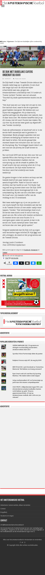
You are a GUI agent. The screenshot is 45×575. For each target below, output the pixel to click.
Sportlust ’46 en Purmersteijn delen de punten (27, 354)
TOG (6, 258)
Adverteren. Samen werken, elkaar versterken (15, 505)
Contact (3, 509)
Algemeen (10, 41)
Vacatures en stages (7, 516)
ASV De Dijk (14, 258)
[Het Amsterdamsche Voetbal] (22, 3)
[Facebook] (20, 542)
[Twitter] (22, 542)
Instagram (34, 250)
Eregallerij (3, 512)
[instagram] (25, 542)
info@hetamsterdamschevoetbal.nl (12, 525)
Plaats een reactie (20, 78)
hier (35, 232)
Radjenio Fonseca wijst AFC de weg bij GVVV (27, 360)
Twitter (5, 252)
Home (4, 41)
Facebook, (27, 250)
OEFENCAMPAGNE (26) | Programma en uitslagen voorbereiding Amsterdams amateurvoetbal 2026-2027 (26, 347)
